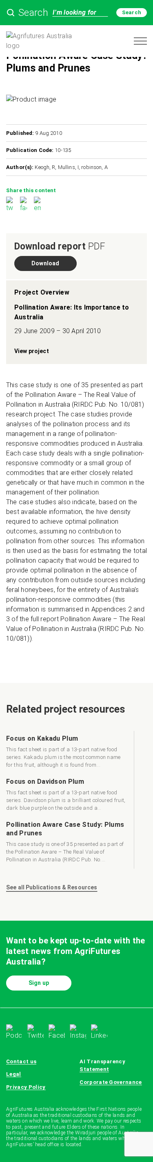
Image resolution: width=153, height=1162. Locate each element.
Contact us (21, 1061)
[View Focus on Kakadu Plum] (66, 752)
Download (45, 263)
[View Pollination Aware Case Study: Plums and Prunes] (66, 843)
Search (131, 12)
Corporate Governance (111, 1082)
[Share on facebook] (23, 205)
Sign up (39, 983)
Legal (13, 1074)
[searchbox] (76, 12)
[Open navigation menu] (140, 41)
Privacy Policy (26, 1087)
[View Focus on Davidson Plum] (66, 795)
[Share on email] (37, 205)
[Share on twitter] (9, 205)
